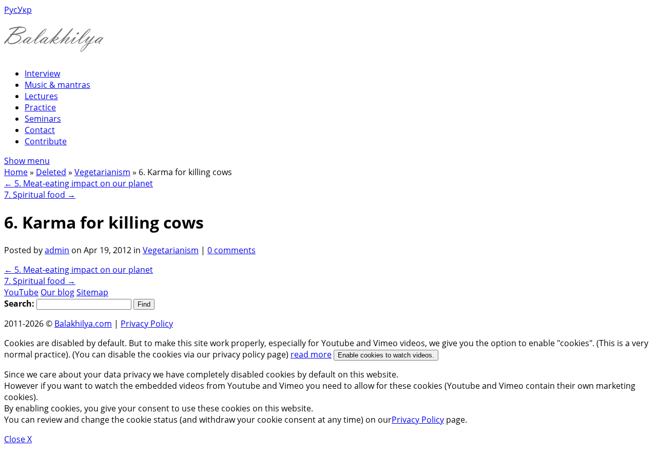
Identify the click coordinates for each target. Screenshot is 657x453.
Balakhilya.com (83, 323)
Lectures (41, 96)
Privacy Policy (147, 323)
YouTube (21, 292)
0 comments (231, 250)
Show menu (27, 160)
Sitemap (92, 292)
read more (311, 354)
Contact (40, 130)
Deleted (51, 172)
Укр (24, 9)
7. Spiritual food (39, 194)
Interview (42, 73)
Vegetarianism (102, 172)
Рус (10, 9)
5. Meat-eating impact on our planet (78, 183)
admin (57, 250)
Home (16, 172)
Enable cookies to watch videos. (386, 355)
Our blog (57, 292)
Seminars (43, 118)
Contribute (46, 141)
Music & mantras (57, 84)
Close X (18, 439)
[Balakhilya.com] (54, 45)
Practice (40, 107)
